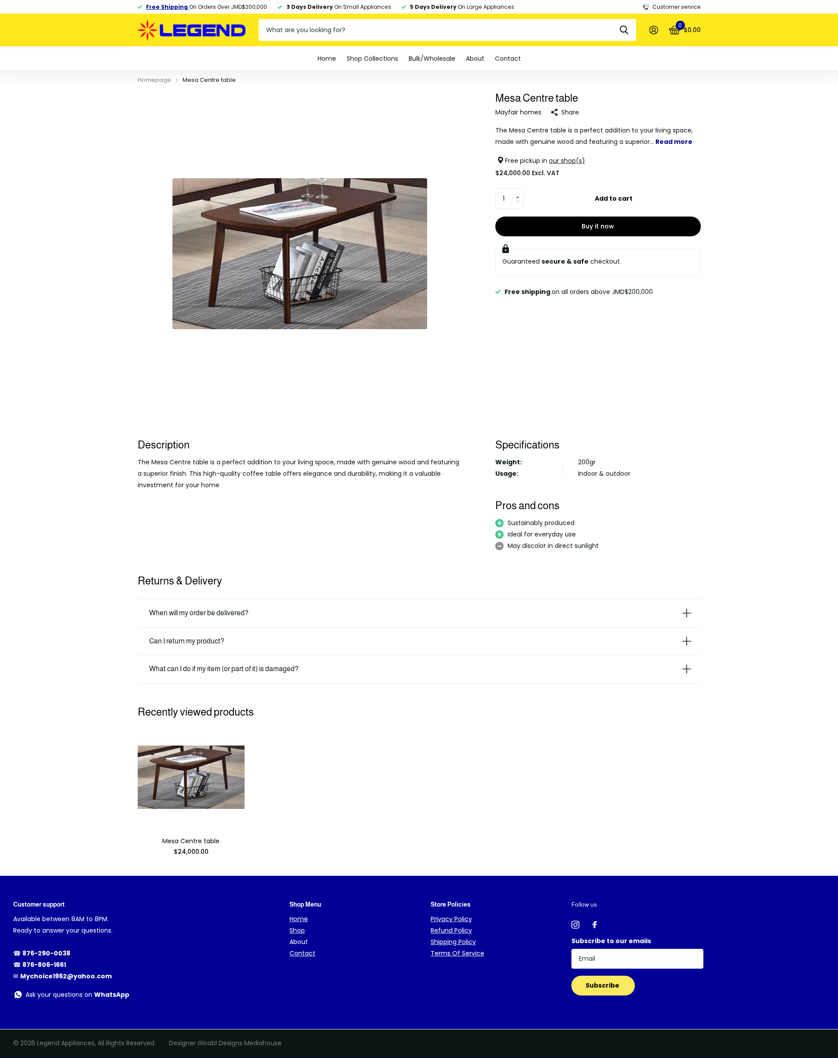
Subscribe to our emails (611, 941)
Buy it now (598, 226)
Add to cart (614, 198)
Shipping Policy (453, 941)
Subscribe (603, 985)
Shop (297, 930)
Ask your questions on (77, 994)
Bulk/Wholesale (432, 58)
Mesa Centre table (191, 841)
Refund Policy (451, 930)
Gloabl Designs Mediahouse (240, 1043)
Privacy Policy (451, 919)
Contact (508, 58)
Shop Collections (372, 58)
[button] (520, 191)
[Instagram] (575, 925)
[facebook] (595, 924)
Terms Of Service (457, 953)
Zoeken (624, 30)
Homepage (154, 80)
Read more (673, 141)
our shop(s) (567, 160)
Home (327, 58)
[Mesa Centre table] (191, 777)
